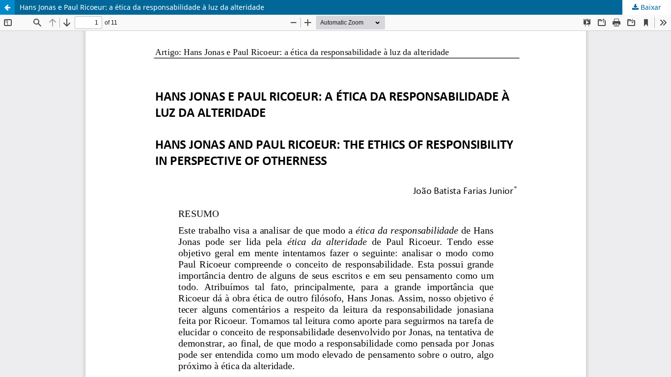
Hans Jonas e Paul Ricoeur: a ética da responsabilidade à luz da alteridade (142, 7)
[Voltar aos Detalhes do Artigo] (7, 7)
